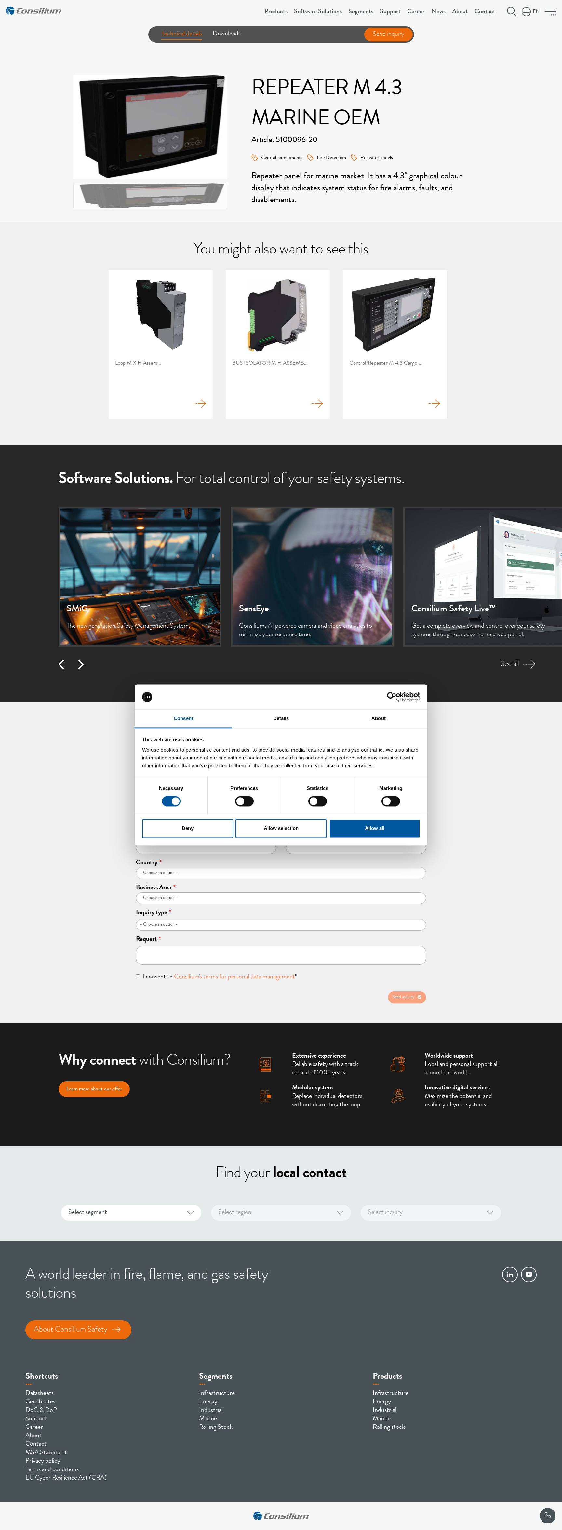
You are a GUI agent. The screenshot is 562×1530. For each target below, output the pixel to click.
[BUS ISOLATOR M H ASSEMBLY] (278, 344)
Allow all (374, 828)
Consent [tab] (183, 718)
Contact (485, 12)
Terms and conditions (52, 1470)
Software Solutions (318, 12)
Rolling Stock (216, 1427)
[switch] (244, 801)
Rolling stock (389, 1427)
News (438, 12)
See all (510, 664)
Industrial (211, 1410)
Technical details (181, 34)
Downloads (227, 34)
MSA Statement (46, 1453)
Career (416, 12)
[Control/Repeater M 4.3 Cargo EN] (395, 344)
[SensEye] (312, 576)
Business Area (156, 888)
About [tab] (378, 718)
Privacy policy (42, 1461)
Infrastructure (217, 1393)
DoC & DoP (41, 1410)
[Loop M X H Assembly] (161, 344)
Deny (188, 828)
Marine (208, 1419)
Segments (360, 12)
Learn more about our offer (94, 1089)
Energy (208, 1402)
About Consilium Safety (70, 1330)
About (460, 12)
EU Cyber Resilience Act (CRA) (66, 1478)
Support (390, 12)
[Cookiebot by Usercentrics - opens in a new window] (391, 697)
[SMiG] (140, 576)
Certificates (40, 1402)
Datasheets (39, 1393)
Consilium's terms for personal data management (234, 977)
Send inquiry (388, 34)
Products (276, 12)
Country (149, 863)
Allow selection (281, 828)
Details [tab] (281, 718)
